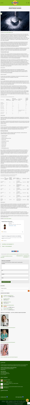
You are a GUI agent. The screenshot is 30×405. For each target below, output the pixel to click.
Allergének (3, 401)
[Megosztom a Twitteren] (13, 251)
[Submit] (28, 291)
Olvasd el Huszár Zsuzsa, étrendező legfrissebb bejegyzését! (8, 342)
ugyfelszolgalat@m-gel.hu (6, 373)
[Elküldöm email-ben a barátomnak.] (15, 251)
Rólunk (7, 401)
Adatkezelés (11, 401)
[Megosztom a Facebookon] (12, 251)
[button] (2, 3)
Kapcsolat (17, 401)
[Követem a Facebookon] (7, 397)
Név (2, 270)
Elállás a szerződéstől (20, 402)
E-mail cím (3, 274)
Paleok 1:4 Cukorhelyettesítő (7, 246)
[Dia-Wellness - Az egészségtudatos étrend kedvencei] (15, 3)
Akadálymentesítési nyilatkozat (11, 402)
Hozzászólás (3, 263)
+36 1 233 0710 (4, 374)
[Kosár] (28, 3)
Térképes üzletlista (22, 401)
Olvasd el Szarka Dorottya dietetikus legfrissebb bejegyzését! (8, 327)
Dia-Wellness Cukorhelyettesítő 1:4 (8, 244)
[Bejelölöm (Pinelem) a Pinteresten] (16, 251)
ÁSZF (14, 401)
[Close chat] (27, 400)
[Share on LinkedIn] (17, 251)
